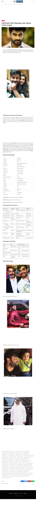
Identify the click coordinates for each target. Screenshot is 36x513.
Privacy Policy (16, 493)
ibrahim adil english (5, 474)
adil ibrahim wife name (5, 471)
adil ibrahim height (17, 458)
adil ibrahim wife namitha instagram (7, 473)
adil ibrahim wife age (19, 470)
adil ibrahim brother (26, 454)
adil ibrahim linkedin (18, 461)
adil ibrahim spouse (30, 467)
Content (3, 20)
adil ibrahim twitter (5, 468)
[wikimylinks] (18, 1)
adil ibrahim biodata (5, 454)
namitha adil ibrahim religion (6, 477)
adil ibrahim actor (17, 451)
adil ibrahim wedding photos (29, 468)
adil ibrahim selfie (23, 467)
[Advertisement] (18, 13)
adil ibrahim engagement (5, 457)
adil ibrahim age (4, 452)
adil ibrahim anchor (10, 452)
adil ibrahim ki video (5, 461)
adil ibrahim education (19, 455)
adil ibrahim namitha (19, 464)
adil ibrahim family (20, 457)
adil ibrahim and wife (25, 452)
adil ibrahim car (4, 455)
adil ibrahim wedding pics (5, 470)
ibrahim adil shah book (20, 474)
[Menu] (2, 1)
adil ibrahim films (10, 458)
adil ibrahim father (4, 458)
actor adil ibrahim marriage (6, 451)
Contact (25, 493)
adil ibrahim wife (12, 470)
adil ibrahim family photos (27, 457)
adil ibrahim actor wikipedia (25, 451)
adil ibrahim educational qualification (28, 455)
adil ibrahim (12, 451)
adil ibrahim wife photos (16, 473)
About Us (10, 493)
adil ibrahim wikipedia (24, 473)
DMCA (21, 493)
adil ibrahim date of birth (11, 455)
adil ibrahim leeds (11, 461)
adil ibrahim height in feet (24, 458)
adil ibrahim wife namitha (13, 471)
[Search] (33, 1)
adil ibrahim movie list (5, 464)
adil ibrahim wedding (21, 468)
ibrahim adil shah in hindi (27, 474)
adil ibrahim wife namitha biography (23, 471)
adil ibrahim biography (12, 454)
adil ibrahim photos (4, 467)
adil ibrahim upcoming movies (13, 468)
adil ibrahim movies (12, 464)
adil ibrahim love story (25, 461)
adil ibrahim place (11, 467)
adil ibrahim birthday (19, 454)
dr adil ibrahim (31, 473)
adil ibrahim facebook (13, 457)
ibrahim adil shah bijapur (12, 474)
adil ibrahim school (17, 467)
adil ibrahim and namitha (17, 452)
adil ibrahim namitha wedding (27, 464)
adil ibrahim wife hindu (26, 470)
